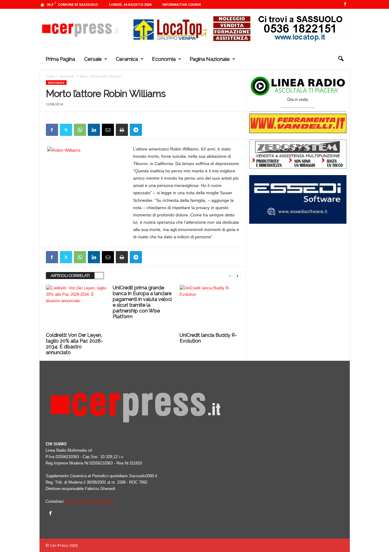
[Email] (108, 130)
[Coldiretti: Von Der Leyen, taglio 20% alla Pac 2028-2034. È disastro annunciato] (76, 307)
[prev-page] (230, 276)
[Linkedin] (94, 130)
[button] (340, 59)
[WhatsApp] (80, 130)
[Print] (122, 130)
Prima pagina (60, 59)
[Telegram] (136, 130)
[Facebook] (345, 4)
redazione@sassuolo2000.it (90, 501)
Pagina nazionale (210, 59)
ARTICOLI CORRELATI (70, 275)
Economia (164, 59)
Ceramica (127, 59)
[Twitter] (66, 130)
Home (50, 76)
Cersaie (93, 59)
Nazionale (67, 76)
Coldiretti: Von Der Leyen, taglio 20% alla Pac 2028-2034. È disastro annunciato (74, 343)
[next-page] (237, 276)
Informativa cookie (181, 4)
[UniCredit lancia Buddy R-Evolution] (210, 307)
